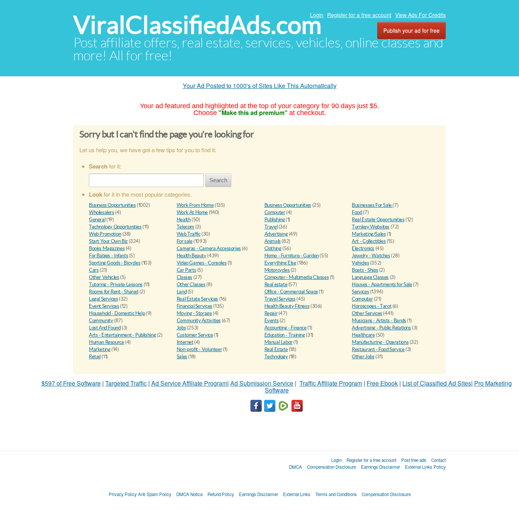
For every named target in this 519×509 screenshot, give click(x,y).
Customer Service (195, 335)
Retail (95, 356)
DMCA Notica (189, 494)
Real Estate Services (197, 299)
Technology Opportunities (115, 227)
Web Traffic (189, 234)
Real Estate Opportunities (378, 219)
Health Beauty (191, 255)
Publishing (274, 219)
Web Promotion (105, 234)
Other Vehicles (104, 277)
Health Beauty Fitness (287, 306)
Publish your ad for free (411, 30)
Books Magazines (107, 248)
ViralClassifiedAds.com (197, 25)
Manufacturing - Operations (380, 342)
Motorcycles (277, 270)
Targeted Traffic (126, 383)
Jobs (181, 328)
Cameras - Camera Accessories (209, 248)
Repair (271, 313)
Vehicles (360, 263)
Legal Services (103, 299)
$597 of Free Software (71, 383)
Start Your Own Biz (108, 241)
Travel (271, 227)
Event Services (104, 306)
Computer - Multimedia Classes (296, 277)
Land (182, 292)
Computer (274, 212)
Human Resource (106, 342)
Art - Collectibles (369, 241)
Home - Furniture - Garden (291, 255)
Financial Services (194, 306)
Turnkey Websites (370, 227)
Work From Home (195, 205)
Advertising (276, 234)
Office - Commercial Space (291, 292)
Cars (93, 270)
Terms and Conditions (336, 494)
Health (184, 219)
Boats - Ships (365, 270)
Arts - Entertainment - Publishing (122, 335)
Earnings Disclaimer (380, 467)
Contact (438, 460)
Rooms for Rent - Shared (113, 292)
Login (316, 15)
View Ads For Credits (420, 15)
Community (101, 320)
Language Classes (370, 277)
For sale (185, 241)
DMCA (295, 467)
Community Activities (199, 320)
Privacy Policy (123, 494)
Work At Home (192, 212)
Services (360, 292)
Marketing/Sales (369, 234)
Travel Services (280, 299)
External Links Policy (425, 467)
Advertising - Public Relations (381, 328)
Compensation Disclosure (331, 467)
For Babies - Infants (108, 255)
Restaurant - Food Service (378, 349)
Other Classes (191, 284)
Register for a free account (359, 15)
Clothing (273, 248)
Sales (182, 356)
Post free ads (413, 460)
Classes (184, 277)
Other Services (367, 313)
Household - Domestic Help (117, 313)
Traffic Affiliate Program (330, 383)
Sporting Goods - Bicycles (114, 263)
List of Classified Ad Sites (436, 383)
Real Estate (276, 349)
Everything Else (280, 263)
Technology (276, 356)
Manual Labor (278, 342)
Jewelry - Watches (371, 255)
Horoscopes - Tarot (371, 306)
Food (357, 212)
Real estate (276, 284)
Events (271, 320)
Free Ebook (382, 383)
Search (218, 180)
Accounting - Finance (285, 328)
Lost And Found (105, 328)
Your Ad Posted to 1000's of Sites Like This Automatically (260, 85)
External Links (296, 494)
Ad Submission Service (261, 383)
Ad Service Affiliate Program (189, 383)
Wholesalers (101, 212)
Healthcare (363, 335)
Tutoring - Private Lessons (115, 284)
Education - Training (284, 335)
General (97, 219)
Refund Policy (220, 494)
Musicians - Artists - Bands (379, 320)
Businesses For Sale (372, 205)
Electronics (363, 248)
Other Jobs (363, 356)
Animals (272, 241)
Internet (185, 342)
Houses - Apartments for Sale (382, 284)
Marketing (100, 349)
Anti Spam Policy (154, 494)
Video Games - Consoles (201, 263)
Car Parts (186, 270)
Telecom (185, 227)
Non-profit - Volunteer (199, 349)
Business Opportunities (112, 205)
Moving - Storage (194, 313)
